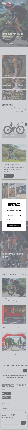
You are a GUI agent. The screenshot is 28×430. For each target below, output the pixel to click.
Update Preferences (14, 225)
